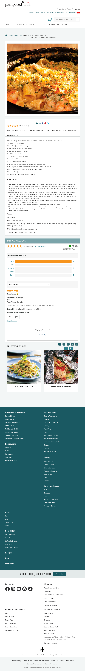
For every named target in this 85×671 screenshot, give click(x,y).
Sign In (31, 12)
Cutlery (46, 426)
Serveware (9, 454)
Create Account (40, 12)
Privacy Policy (16, 661)
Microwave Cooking (51, 435)
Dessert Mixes (49, 465)
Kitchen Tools (50, 412)
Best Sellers (9, 544)
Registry (57, 12)
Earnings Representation (35, 664)
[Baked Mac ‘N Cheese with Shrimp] (42, 78)
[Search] (77, 19)
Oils (45, 477)
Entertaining (10, 444)
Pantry (47, 458)
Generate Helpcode (50, 643)
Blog (7, 558)
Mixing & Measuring (51, 438)
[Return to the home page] (6, 35)
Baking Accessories (51, 416)
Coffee (46, 496)
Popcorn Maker (49, 503)
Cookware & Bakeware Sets (14, 438)
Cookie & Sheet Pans (12, 422)
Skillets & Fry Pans (11, 435)
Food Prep (47, 429)
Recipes (11, 35)
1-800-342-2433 (49, 630)
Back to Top (42, 335)
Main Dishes (19, 35)
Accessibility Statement (41, 661)
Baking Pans (9, 419)
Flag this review (12, 321)
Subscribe (59, 574)
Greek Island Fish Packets (41, 387)
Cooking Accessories (51, 422)
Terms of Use (27, 661)
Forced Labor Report (66, 661)
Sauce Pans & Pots (11, 432)
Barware (8, 448)
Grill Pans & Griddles (12, 429)
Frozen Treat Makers (51, 499)
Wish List (64, 12)
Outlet (7, 525)
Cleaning (47, 419)
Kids (45, 432)
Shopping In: (73, 12)
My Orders (50, 12)
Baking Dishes (10, 416)
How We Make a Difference (53, 595)
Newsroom (48, 591)
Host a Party (9, 616)
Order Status (48, 613)
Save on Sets (9, 522)
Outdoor (8, 451)
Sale (6, 516)
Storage (46, 445)
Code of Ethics (49, 598)
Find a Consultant (11, 627)
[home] (42, 649)
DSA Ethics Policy (50, 602)
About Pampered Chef (51, 588)
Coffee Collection (11, 541)
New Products (10, 534)
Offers (7, 519)
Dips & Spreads (49, 468)
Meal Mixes (48, 474)
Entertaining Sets (11, 460)
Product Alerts (49, 623)
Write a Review (40, 246)
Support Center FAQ (51, 627)
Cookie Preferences (51, 664)
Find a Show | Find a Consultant (68, 9)
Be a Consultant (54, 24)
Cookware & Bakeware (15, 412)
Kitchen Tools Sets (50, 451)
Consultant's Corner (12, 630)
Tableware (8, 457)
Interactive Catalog (11, 547)
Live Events (65, 24)
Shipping (47, 620)
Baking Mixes (48, 461)
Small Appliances (51, 486)
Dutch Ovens (9, 426)
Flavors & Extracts (50, 471)
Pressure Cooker (50, 506)
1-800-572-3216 (49, 634)
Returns (46, 616)
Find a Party (9, 620)
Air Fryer (47, 490)
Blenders (47, 493)
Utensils (47, 448)
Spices (46, 481)
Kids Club (8, 538)
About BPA (54, 661)
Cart (6, 613)
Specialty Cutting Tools (51, 442)
